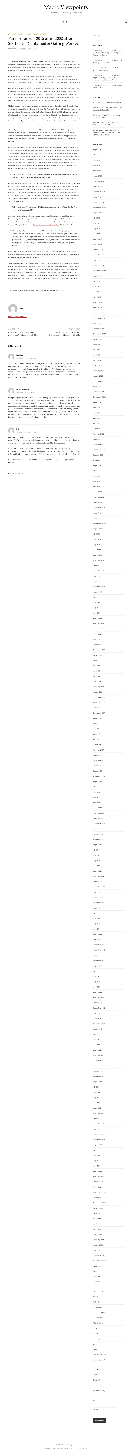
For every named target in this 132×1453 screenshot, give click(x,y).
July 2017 (96, 723)
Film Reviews (98, 1323)
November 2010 (99, 1129)
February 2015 (98, 876)
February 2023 (98, 371)
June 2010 (96, 1155)
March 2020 (97, 555)
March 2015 (97, 871)
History (27, 34)
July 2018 (96, 660)
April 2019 (96, 613)
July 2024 (96, 281)
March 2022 (97, 429)
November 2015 (99, 829)
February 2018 (98, 687)
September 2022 (99, 397)
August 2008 (98, 1266)
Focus (95, 1328)
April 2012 (96, 1045)
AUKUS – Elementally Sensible (110, 102)
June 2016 (96, 792)
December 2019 (99, 571)
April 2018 (96, 676)
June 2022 (97, 413)
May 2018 (96, 671)
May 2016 (96, 797)
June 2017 (96, 729)
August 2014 (97, 908)
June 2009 (97, 1219)
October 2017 (98, 708)
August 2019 (97, 592)
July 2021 (96, 471)
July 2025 (96, 218)
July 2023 (96, 344)
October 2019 (98, 581)
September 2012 (99, 1024)
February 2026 (98, 181)
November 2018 (99, 639)
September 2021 (99, 460)
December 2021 (99, 444)
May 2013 (96, 982)
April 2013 (96, 987)
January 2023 (98, 376)
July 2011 (96, 1087)
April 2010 (96, 1166)
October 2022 (98, 392)
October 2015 (98, 834)
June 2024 (97, 286)
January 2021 (98, 502)
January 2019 (98, 629)
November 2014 (99, 892)
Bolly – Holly (97, 1302)
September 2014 (99, 903)
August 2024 (98, 276)
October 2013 (98, 955)
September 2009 (99, 1203)
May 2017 (96, 734)
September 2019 (99, 587)
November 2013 (99, 950)
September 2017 (99, 713)
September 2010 (99, 1140)
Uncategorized (99, 1360)
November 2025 (99, 197)
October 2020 (98, 518)
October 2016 (98, 771)
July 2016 (96, 787)
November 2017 (99, 702)
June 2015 (96, 855)
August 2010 (97, 1145)
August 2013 (97, 966)
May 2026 (96, 165)
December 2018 (99, 634)
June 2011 (96, 1092)
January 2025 (98, 250)
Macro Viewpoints (66, 7)
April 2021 (96, 487)
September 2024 (99, 271)
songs (95, 1349)
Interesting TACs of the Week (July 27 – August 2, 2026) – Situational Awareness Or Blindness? (108, 77)
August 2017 (97, 718)
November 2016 (99, 766)
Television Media (39, 34)
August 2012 (97, 1029)
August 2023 (98, 339)
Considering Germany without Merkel (46, 225)
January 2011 (97, 1119)
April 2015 (96, 866)
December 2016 (99, 760)
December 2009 (99, 1187)
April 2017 (96, 739)
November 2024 (99, 260)
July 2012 (96, 1034)
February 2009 (98, 1240)
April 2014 (96, 929)
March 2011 (97, 1108)
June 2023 (97, 350)
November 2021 (99, 450)
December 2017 (99, 697)
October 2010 (98, 1134)
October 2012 (98, 1018)
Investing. (97, 1339)
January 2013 (98, 1003)
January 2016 (98, 818)
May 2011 (96, 1097)
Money (95, 1344)
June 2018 (96, 666)
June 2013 (96, 976)
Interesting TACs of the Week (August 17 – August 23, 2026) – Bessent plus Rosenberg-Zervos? (108, 52)
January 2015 (97, 882)
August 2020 (98, 529)
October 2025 (98, 202)
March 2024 (97, 302)
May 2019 (96, 608)
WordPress (58, 1448)
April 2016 (96, 803)
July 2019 (96, 597)
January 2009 (98, 1245)
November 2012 (99, 1013)
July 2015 (96, 850)
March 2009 (97, 1234)
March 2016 (97, 808)
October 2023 (98, 329)
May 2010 (96, 1161)
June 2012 (96, 1039)
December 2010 (99, 1124)
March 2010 (97, 1171)
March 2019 (97, 618)
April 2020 (97, 550)
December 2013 (99, 945)
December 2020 (99, 508)
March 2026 (97, 176)
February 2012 (98, 1055)
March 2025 (97, 239)
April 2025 (97, 234)
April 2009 (97, 1229)
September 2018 (99, 650)
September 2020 (99, 523)
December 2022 (99, 381)
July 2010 (96, 1150)
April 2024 (97, 297)
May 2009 (96, 1224)
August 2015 (97, 845)
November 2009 (99, 1192)
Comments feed (99, 1385)
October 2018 (98, 645)
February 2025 (98, 244)
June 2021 (96, 476)
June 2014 (96, 918)
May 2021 (96, 481)
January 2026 (98, 186)
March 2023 (97, 365)
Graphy (71, 1448)
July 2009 (96, 1213)
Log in (95, 1375)
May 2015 (96, 860)
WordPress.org (99, 1390)
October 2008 (98, 1255)
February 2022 (98, 434)
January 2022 (98, 439)
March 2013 (97, 992)
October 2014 (98, 897)
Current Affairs (15, 34)
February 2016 (98, 813)
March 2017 (97, 745)
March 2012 (97, 1050)
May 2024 (96, 292)
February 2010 (98, 1176)
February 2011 (98, 1113)
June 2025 (96, 223)
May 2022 (96, 418)
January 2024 (98, 313)
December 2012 (99, 1008)
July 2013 (96, 971)
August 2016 (97, 781)
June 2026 (97, 160)
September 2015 (99, 839)
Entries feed (98, 1380)
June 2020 (97, 539)
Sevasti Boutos (98, 130)
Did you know (98, 1318)
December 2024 (99, 255)
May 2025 (96, 228)
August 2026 (98, 149)
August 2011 (97, 1082)
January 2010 (98, 1182)
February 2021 (98, 497)
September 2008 (99, 1261)
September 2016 (99, 776)
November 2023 (99, 323)
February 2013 (98, 997)
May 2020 (96, 544)
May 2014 (96, 924)
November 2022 (99, 386)
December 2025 (99, 192)
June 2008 (97, 1276)
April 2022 (97, 423)
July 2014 (96, 913)
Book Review (98, 1307)
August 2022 (98, 402)
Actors (95, 1297)
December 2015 (99, 824)
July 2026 (96, 155)
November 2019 (99, 576)
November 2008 (99, 1250)
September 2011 (99, 1076)
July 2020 (96, 534)
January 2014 (98, 939)
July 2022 (96, 408)
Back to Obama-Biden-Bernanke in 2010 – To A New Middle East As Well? (107, 132)
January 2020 (98, 566)
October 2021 (98, 455)
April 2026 (97, 171)
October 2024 (98, 265)
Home (64, 22)
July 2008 (96, 1271)
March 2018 (97, 681)
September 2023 (99, 334)
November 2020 (99, 513)
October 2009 (98, 1198)
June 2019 (96, 602)
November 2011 (99, 1066)
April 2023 (97, 360)
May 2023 (96, 355)
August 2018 (97, 655)
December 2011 (98, 1061)
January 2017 (97, 755)
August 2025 (97, 213)
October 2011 (98, 1071)
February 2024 (98, 308)
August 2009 (98, 1208)
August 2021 (97, 465)
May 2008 (96, 1282)
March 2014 (97, 934)
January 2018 (98, 692)
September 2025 (99, 207)
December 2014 (99, 887)
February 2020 (98, 560)
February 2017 (98, 750)
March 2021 (97, 492)
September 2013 (99, 960)
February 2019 (98, 623)
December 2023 (99, 318)
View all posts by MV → (17, 317)
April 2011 (96, 1103)
